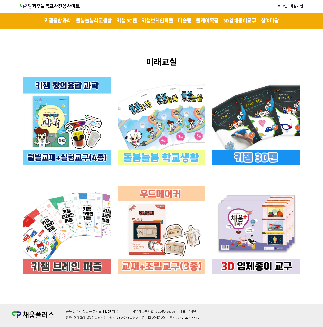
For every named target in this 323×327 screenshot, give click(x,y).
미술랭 (184, 21)
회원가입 (296, 6)
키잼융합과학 (57, 21)
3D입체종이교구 (239, 21)
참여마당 (270, 21)
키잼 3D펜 (127, 21)
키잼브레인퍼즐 (157, 21)
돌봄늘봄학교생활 (94, 21)
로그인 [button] (283, 6)
